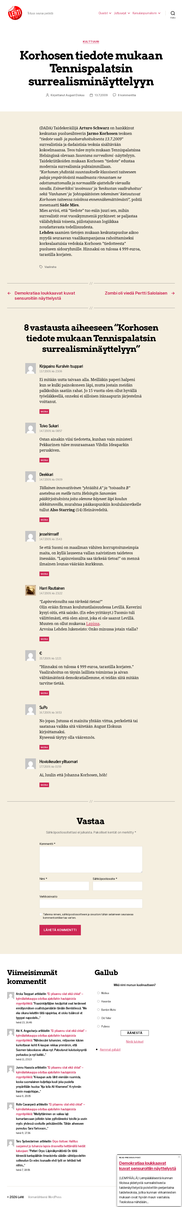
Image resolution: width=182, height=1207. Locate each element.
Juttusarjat (120, 13)
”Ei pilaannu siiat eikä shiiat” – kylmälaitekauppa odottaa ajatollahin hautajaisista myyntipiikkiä (49, 998)
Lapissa (93, 623)
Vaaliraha (50, 267)
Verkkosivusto (48, 896)
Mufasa (105, 993)
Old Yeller (106, 1018)
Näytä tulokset (134, 1041)
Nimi (43, 878)
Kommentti (47, 844)
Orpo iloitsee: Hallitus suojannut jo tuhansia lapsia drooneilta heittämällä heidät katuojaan (50, 1145)
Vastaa (44, 411)
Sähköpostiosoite (105, 878)
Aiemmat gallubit (110, 1049)
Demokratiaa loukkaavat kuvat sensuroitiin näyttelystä (147, 1166)
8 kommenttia (127, 95)
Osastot (103, 13)
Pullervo (105, 1026)
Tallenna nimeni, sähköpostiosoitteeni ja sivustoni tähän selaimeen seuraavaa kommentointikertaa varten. (88, 916)
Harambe (106, 1001)
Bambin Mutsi (108, 1009)
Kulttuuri (91, 41)
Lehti (21, 1196)
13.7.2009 (101, 95)
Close (179, 1157)
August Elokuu (75, 95)
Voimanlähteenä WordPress (44, 1196)
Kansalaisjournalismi (145, 13)
